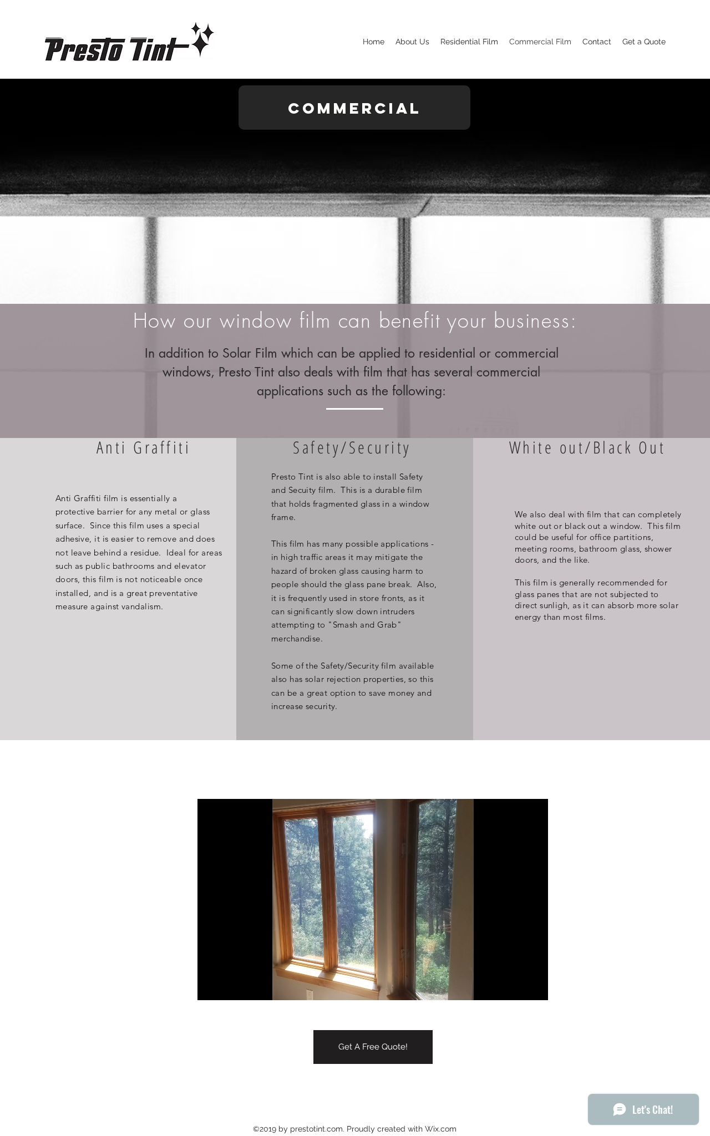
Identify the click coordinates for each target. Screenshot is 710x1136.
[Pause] (212, 985)
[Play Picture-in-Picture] (514, 985)
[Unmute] (231, 985)
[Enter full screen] (533, 985)
